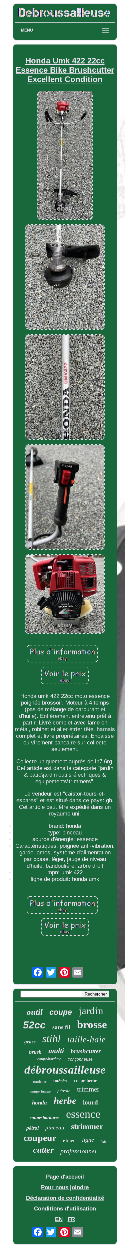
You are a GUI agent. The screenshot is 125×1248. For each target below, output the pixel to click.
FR (71, 1219)
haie (103, 1141)
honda (39, 1103)
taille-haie (86, 1039)
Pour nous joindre (65, 1187)
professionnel (78, 1151)
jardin (91, 1010)
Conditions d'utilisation (65, 1208)
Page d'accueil (65, 1177)
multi (56, 1050)
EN (59, 1219)
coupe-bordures (44, 1117)
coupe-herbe (85, 1080)
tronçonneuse (80, 1059)
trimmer (88, 1089)
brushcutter (86, 1051)
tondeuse (40, 1082)
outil (35, 1012)
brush (35, 1052)
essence (83, 1114)
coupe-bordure (49, 1059)
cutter (43, 1150)
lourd (90, 1102)
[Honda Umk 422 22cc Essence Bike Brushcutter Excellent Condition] (65, 156)
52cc (34, 1024)
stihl (51, 1038)
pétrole (63, 1090)
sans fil (61, 1027)
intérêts (60, 1080)
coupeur (40, 1138)
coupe (60, 1012)
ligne (88, 1139)
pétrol (32, 1128)
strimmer (87, 1126)
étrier (69, 1140)
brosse (92, 1024)
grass (30, 1041)
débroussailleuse (65, 1069)
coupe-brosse (40, 1092)
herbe (65, 1100)
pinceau (54, 1127)
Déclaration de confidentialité (65, 1198)
